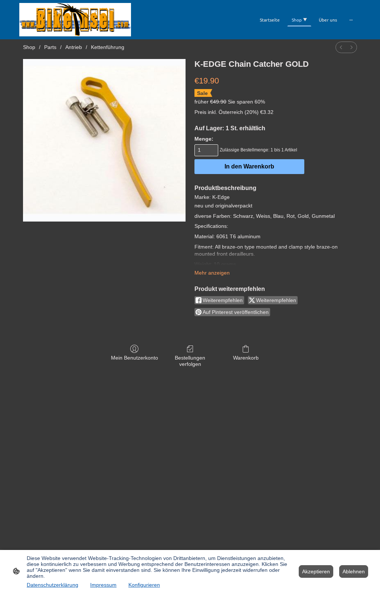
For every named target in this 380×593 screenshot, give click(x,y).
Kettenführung (107, 47)
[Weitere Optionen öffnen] (351, 19)
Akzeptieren (316, 571)
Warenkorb (246, 358)
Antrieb (73, 47)
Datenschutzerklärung (52, 585)
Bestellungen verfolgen (190, 361)
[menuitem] (341, 47)
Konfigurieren (144, 585)
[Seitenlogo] (75, 19)
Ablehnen (354, 571)
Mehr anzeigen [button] (212, 273)
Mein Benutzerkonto (134, 358)
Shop (29, 47)
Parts (50, 47)
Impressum (103, 585)
